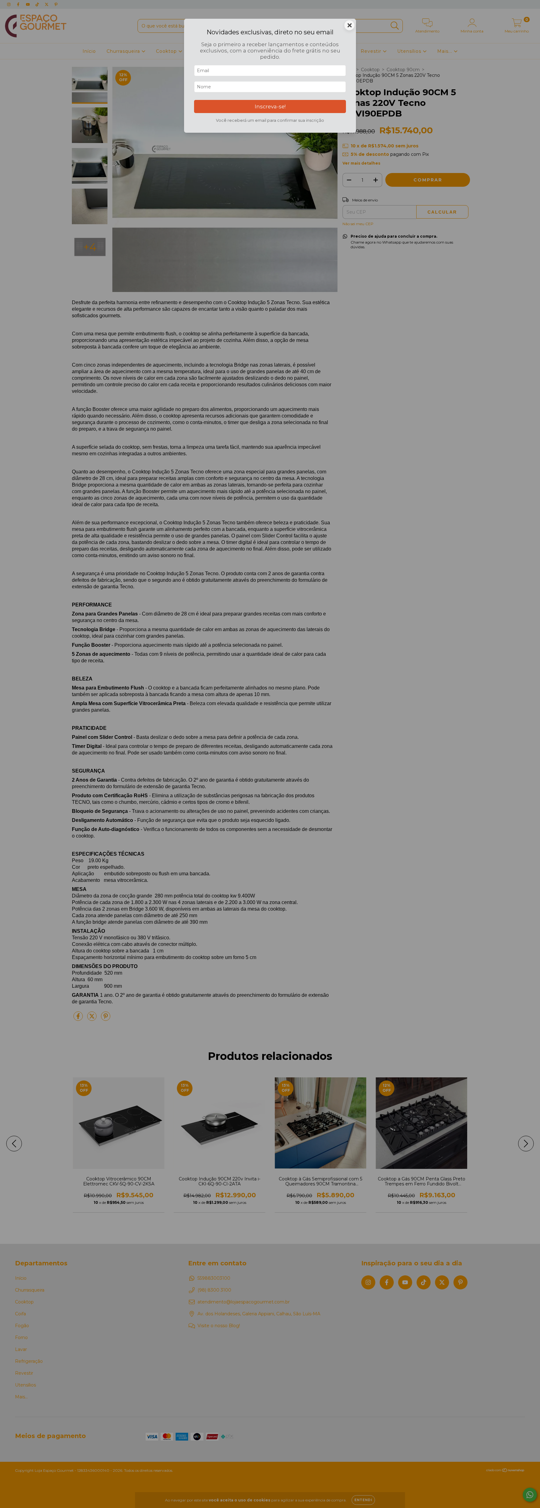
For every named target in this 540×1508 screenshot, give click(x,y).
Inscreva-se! (270, 106)
